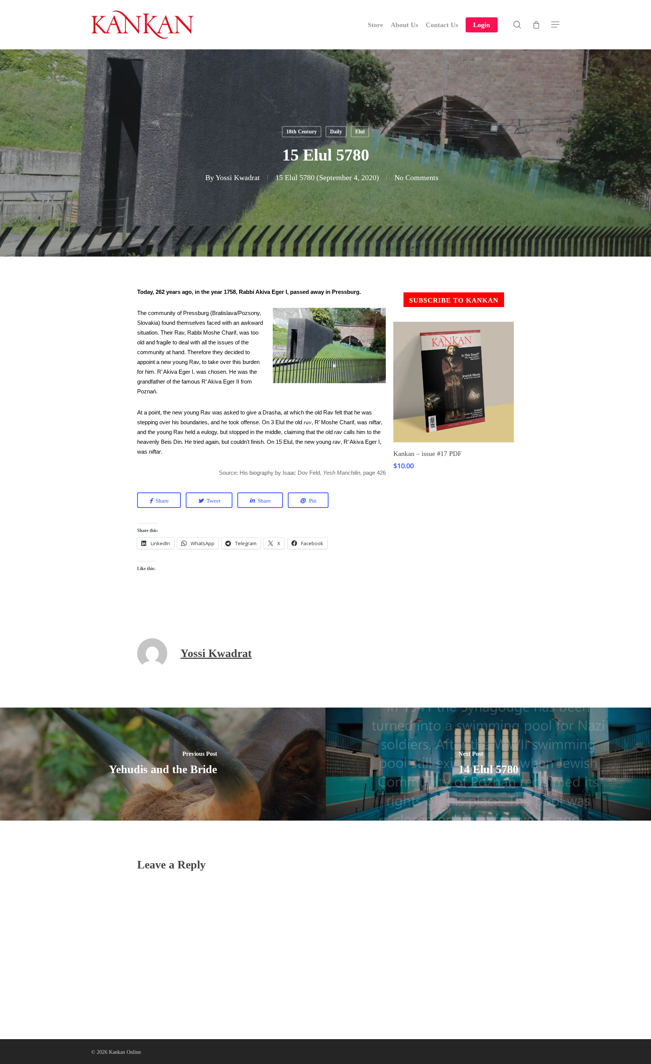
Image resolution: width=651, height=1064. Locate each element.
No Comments (416, 177)
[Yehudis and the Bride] (163, 764)
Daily (336, 132)
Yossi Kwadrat (237, 177)
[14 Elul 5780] (488, 764)
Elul (360, 132)
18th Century (301, 132)
